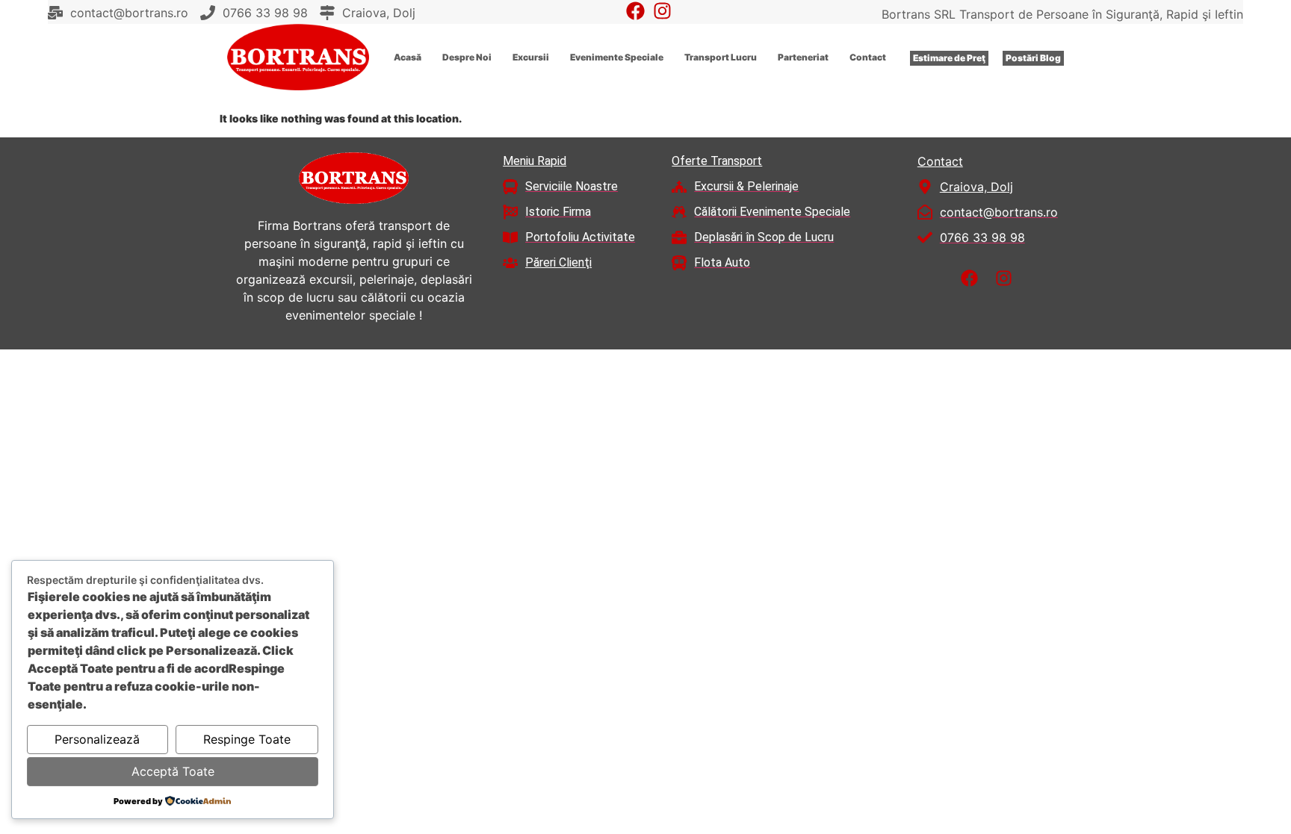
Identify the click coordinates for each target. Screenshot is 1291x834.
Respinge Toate (247, 739)
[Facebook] (635, 10)
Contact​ (867, 57)
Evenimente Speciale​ (616, 57)
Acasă (407, 57)
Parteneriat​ (803, 57)
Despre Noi (467, 57)
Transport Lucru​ (720, 57)
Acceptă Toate (172, 771)
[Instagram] (662, 10)
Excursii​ (531, 57)
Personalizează (97, 739)
